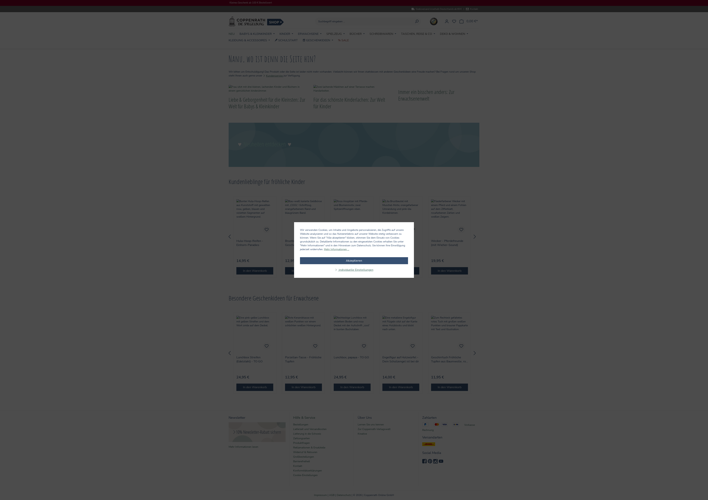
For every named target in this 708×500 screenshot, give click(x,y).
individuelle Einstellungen (355, 270)
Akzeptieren (354, 261)
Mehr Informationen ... (336, 249)
